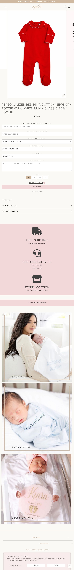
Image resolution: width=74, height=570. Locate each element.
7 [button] (41, 100)
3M (34, 177)
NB (29, 177)
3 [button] (34, 100)
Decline (56, 565)
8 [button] (42, 100)
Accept (36, 565)
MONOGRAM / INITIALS (36, 131)
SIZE (37, 174)
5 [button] (38, 100)
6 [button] (39, 100)
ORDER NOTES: (36, 161)
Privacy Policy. (32, 560)
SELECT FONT (37, 153)
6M (40, 177)
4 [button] (36, 100)
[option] (37, 1)
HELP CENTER (45, 543)
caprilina (36, 537)
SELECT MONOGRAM (36, 146)
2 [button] (33, 100)
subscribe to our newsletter (38, 550)
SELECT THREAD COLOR (36, 138)
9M (45, 177)
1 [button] (31, 100)
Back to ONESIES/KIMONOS (38, 302)
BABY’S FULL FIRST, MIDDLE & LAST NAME (36, 123)
